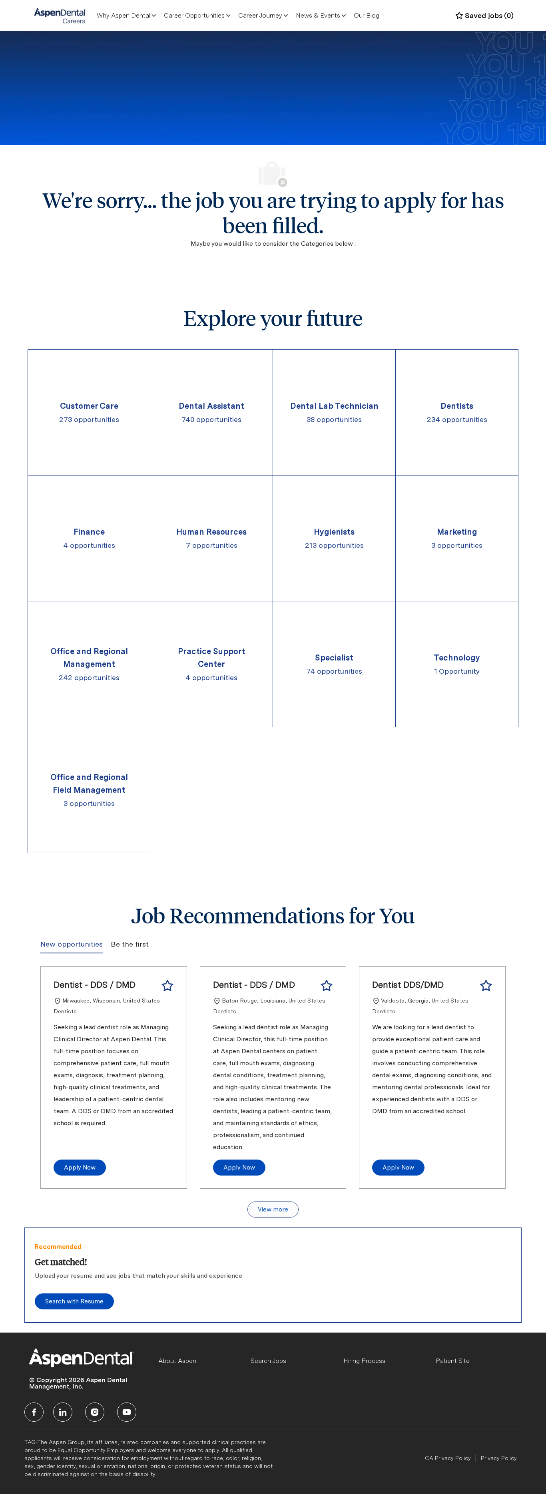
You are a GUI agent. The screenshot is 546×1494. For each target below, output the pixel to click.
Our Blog (366, 15)
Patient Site (453, 1361)
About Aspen (177, 1361)
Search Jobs (268, 1361)
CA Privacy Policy (448, 1458)
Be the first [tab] (130, 944)
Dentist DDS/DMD (408, 984)
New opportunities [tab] (71, 944)
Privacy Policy (499, 1458)
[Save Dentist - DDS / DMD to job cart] (167, 985)
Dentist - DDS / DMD (95, 984)
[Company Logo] (60, 15)
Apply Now (80, 1167)
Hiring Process (364, 1361)
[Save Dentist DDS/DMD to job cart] (486, 985)
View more (273, 1209)
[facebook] (34, 1412)
